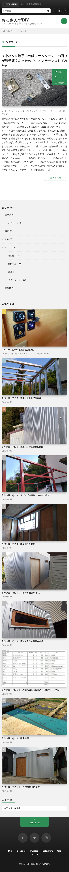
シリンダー (16, 111)
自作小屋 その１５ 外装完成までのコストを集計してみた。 (31, 689)
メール (34, 854)
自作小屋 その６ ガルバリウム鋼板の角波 (22, 446)
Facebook (21, 850)
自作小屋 (12, 263)
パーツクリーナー (46, 111)
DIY (10, 850)
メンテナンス (32, 111)
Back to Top (34, 822)
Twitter (34, 850)
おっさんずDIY (15, 20)
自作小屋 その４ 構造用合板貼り (18, 544)
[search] (48, 10)
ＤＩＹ (61, 77)
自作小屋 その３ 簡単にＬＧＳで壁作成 (21, 398)
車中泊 (8, 215)
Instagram (47, 850)
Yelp (58, 850)
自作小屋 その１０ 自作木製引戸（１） (21, 592)
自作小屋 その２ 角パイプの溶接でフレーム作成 (26, 495)
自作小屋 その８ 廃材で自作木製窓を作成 (22, 641)
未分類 (61, 82)
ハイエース (13, 223)
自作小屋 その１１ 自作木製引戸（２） (21, 787)
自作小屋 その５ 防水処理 (15, 738)
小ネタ (59, 111)
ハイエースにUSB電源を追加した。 (18, 349)
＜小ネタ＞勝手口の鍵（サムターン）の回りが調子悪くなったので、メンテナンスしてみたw (34, 60)
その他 (11, 255)
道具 (10, 271)
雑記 (60, 72)
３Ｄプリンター (15, 279)
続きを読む (55, 178)
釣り (7, 239)
